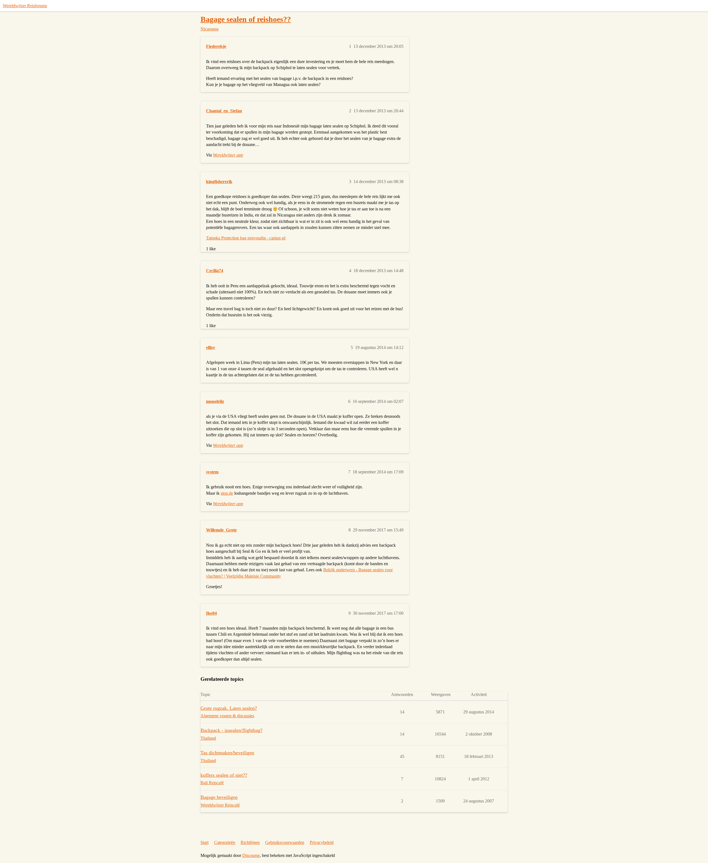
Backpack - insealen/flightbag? (231, 730)
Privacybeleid (322, 842)
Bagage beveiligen (219, 797)
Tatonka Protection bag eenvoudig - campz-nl (245, 238)
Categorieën (224, 842)
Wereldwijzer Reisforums (25, 5)
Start (205, 842)
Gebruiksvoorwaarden (284, 842)
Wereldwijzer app (228, 155)
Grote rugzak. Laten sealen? (229, 708)
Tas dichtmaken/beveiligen (227, 752)
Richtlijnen (250, 842)
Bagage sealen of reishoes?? (246, 19)
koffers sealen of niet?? (224, 775)
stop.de (227, 493)
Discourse (251, 855)
